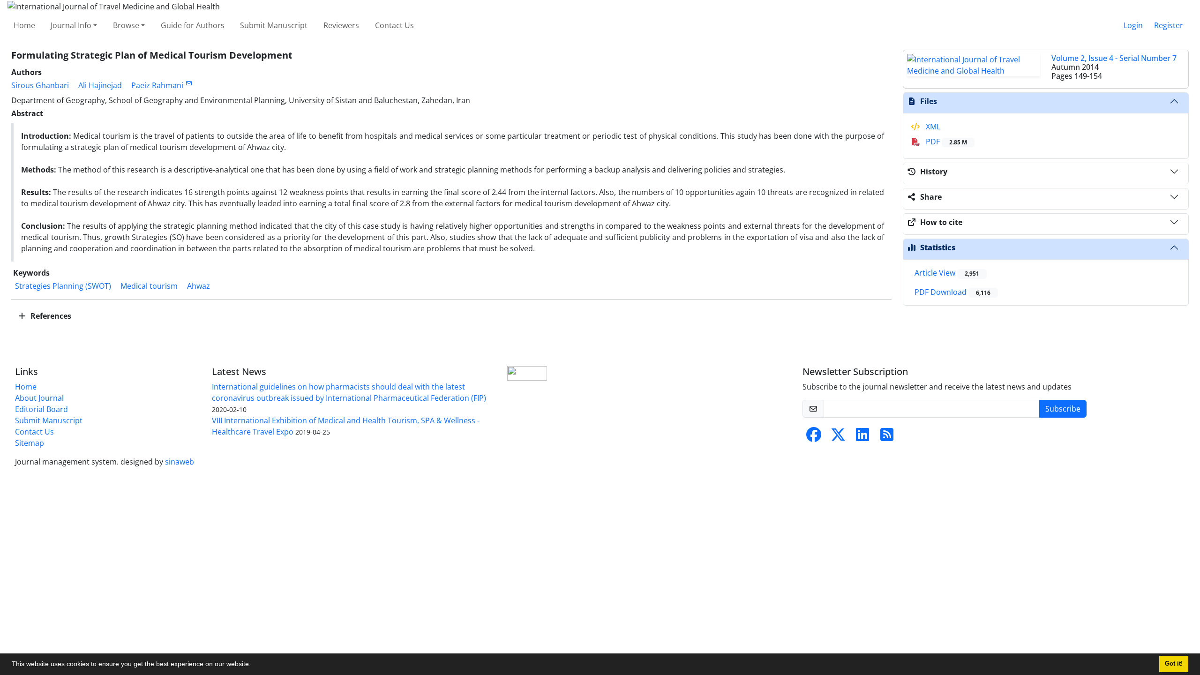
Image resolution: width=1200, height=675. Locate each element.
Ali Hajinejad (100, 85)
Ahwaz (198, 286)
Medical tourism (149, 286)
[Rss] (887, 437)
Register (1168, 25)
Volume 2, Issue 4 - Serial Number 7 (1114, 58)
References (50, 316)
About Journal (39, 398)
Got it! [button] (1174, 663)
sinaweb (179, 462)
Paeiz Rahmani (157, 85)
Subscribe (1062, 409)
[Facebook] (813, 437)
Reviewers (341, 25)
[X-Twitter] (838, 437)
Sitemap (29, 443)
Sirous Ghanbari (40, 85)
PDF (945, 141)
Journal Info (71, 25)
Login (1133, 25)
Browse (126, 25)
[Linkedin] (862, 437)
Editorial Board (41, 409)
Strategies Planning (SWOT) (63, 286)
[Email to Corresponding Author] (188, 83)
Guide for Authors (193, 25)
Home (24, 25)
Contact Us (394, 25)
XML (932, 126)
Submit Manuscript (274, 25)
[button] (254, 665)
